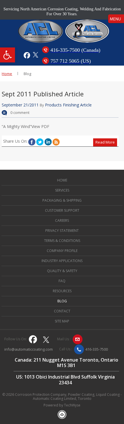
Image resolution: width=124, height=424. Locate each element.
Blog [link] (62, 301)
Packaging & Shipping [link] (62, 200)
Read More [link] (105, 142)
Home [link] (7, 73)
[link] (7, 54)
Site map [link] (62, 321)
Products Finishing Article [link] (68, 105)
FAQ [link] (62, 280)
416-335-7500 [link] (96, 349)
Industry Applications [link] (62, 260)
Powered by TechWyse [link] (62, 405)
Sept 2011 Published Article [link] (43, 93)
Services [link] (62, 190)
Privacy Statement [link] (62, 230)
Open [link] (116, 18)
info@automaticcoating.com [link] (28, 349)
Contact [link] (62, 311)
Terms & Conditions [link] (62, 240)
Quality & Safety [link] (62, 270)
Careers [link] (62, 220)
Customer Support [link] (62, 210)
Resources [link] (62, 291)
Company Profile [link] (62, 250)
